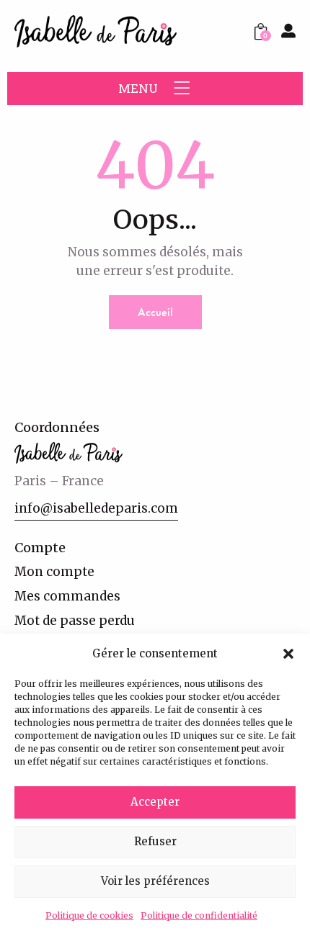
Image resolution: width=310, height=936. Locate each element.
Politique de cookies (89, 915)
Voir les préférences (155, 881)
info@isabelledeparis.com (96, 508)
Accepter (155, 802)
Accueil (155, 312)
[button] (288, 654)
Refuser (155, 841)
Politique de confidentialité (199, 915)
